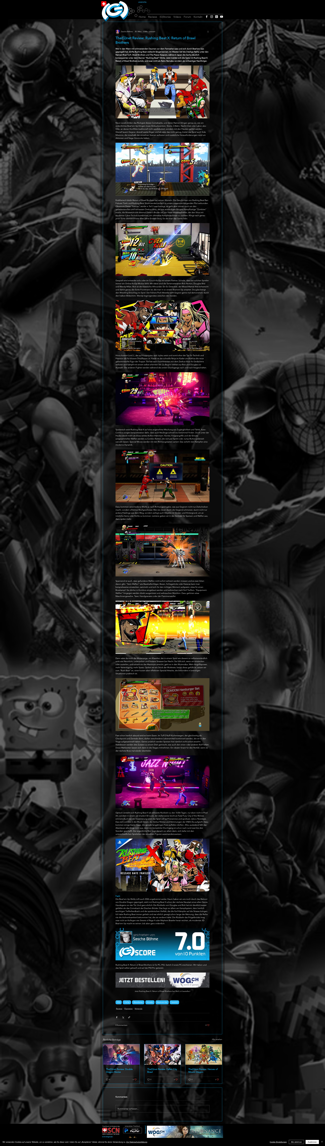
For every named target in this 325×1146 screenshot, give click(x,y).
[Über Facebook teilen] (117, 1017)
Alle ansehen (217, 1039)
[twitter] (216, 16)
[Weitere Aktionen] (207, 31)
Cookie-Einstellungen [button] (278, 1142)
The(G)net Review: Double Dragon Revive (119, 1070)
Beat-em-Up (162, 1002)
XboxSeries (138, 1002)
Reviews (119, 1008)
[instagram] (211, 16)
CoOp (126, 1002)
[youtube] (221, 16)
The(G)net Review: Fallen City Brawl (162, 1070)
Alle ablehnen (296, 1142)
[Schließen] (321, 1142)
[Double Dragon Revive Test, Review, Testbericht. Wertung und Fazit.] (121, 1054)
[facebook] (206, 16)
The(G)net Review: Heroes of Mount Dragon (203, 1070)
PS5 (118, 1002)
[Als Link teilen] (129, 1017)
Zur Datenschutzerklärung (136, 1142)
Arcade (150, 1002)
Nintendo (138, 1008)
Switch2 (174, 1002)
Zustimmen (312, 1142)
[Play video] (162, 865)
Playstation (128, 1008)
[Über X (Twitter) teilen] (123, 1017)
